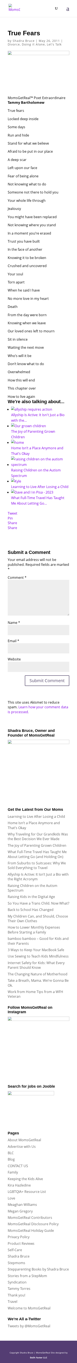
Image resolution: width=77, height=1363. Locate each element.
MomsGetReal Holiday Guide (31, 1230)
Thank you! (16, 1295)
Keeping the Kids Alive (25, 1179)
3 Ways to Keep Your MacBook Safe (36, 950)
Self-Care (15, 1250)
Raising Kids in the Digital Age (31, 896)
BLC (11, 1153)
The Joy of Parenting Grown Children (37, 845)
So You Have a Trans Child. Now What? (38, 903)
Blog (11, 1159)
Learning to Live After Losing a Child (36, 816)
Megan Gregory (20, 1211)
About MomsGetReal (24, 1140)
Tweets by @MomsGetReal (29, 1326)
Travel (12, 1301)
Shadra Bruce (24, 41)
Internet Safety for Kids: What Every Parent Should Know (36, 965)
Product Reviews (21, 1243)
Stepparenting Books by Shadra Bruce (38, 1269)
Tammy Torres (19, 1288)
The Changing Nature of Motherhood (37, 974)
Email (13, 641)
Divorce (14, 44)
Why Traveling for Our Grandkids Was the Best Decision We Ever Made (38, 836)
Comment (17, 577)
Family (13, 1172)
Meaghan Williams (22, 1204)
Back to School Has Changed (30, 909)
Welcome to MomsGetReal (29, 1308)
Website (14, 659)
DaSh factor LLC (38, 1357)
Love (11, 1198)
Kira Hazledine (19, 1185)
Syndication (17, 1282)
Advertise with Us (22, 1146)
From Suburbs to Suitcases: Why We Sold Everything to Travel (37, 865)
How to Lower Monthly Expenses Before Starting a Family (34, 929)
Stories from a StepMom (27, 1275)
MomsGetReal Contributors (30, 1217)
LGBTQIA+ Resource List (27, 1191)
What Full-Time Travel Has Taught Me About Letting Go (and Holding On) (37, 854)
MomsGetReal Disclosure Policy (33, 1224)
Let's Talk (54, 44)
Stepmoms (16, 1263)
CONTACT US (18, 1166)
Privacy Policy (19, 1237)
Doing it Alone (33, 44)
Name (14, 622)
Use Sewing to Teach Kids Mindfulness (38, 956)
